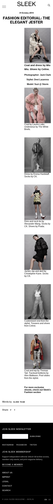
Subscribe (35, 436)
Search (6, 490)
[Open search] (49, 5)
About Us (7, 473)
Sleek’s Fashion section (37, 391)
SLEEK (26, 4)
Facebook (21, 445)
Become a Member (12, 464)
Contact (7, 486)
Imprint (6, 477)
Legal (5, 481)
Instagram (8, 445)
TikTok (33, 445)
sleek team (19, 402)
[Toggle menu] (4, 6)
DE (50, 499)
